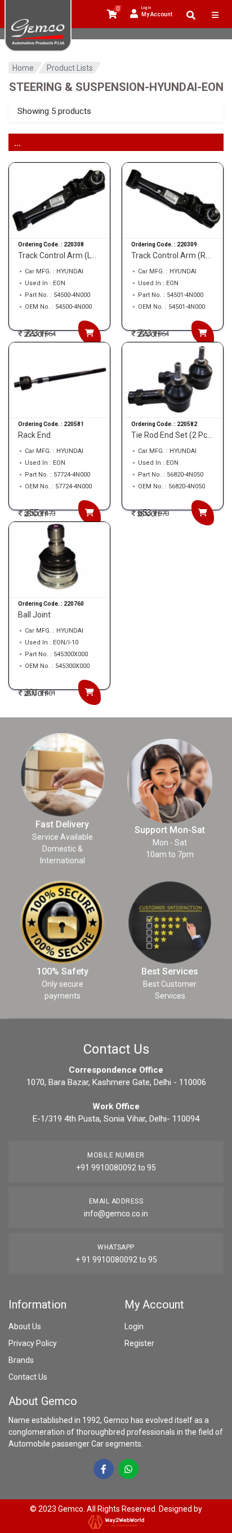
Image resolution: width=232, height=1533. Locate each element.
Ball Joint (34, 614)
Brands (21, 1360)
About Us (24, 1326)
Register (139, 1343)
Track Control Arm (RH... (172, 255)
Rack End (34, 435)
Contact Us (27, 1376)
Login (134, 1326)
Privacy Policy (32, 1343)
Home (23, 67)
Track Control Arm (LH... (59, 255)
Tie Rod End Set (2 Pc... (171, 435)
